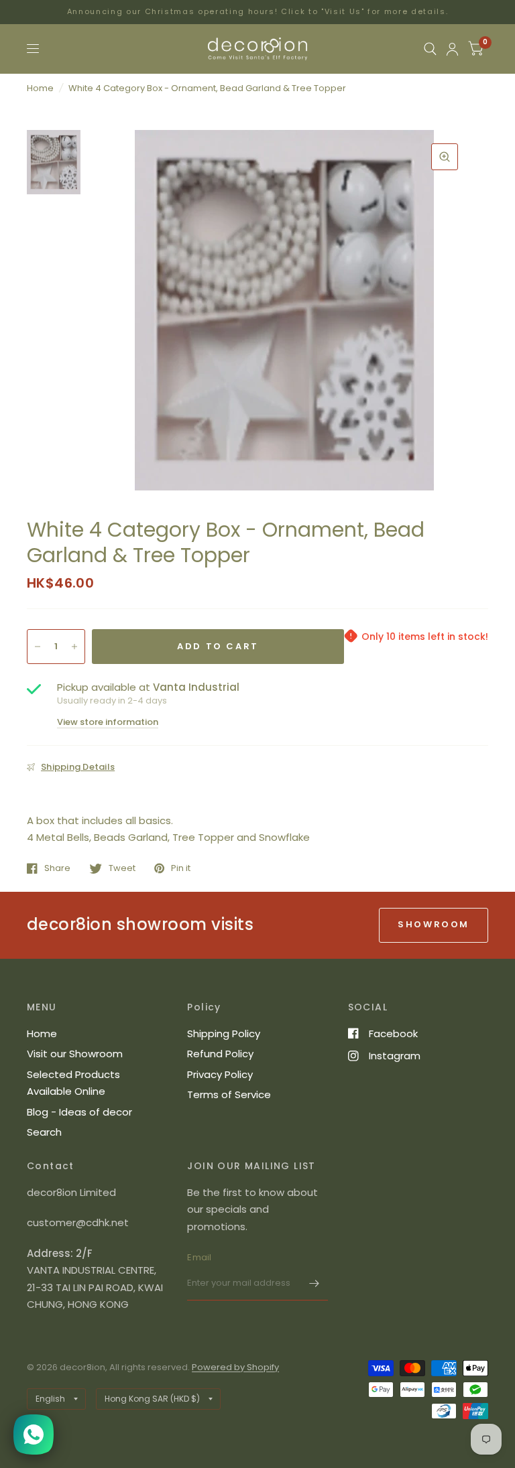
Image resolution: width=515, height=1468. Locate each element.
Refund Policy (220, 1054)
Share (57, 868)
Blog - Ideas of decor (79, 1112)
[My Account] (452, 49)
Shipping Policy (223, 1033)
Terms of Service (229, 1094)
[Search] (430, 49)
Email (199, 1257)
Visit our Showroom (75, 1054)
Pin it (180, 868)
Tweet (122, 868)
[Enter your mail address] (314, 1283)
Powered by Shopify (235, 1367)
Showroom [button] (433, 924)
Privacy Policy (220, 1074)
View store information (107, 722)
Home (40, 88)
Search (44, 1132)
